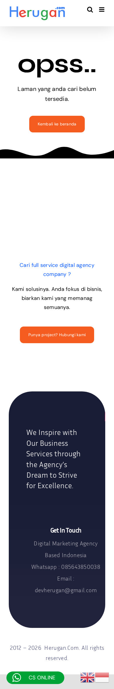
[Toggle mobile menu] (102, 9)
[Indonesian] (102, 677)
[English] (87, 677)
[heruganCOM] (57, 412)
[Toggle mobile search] (90, 9)
